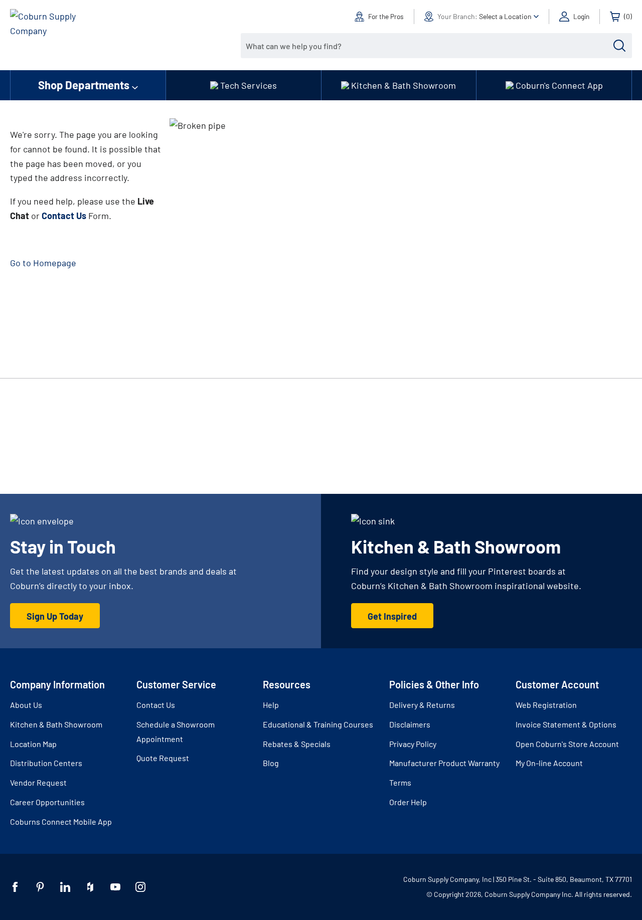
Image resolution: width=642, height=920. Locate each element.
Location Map (33, 744)
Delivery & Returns (422, 704)
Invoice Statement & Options (566, 724)
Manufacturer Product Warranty (444, 763)
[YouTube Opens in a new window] (115, 887)
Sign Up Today (55, 616)
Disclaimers (409, 724)
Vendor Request (38, 782)
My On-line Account (549, 763)
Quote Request (162, 758)
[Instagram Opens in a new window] (140, 887)
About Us (26, 704)
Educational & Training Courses (318, 724)
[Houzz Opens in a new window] (90, 887)
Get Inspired (392, 616)
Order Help (408, 802)
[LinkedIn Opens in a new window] (65, 887)
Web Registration (546, 704)
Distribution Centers (46, 763)
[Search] (619, 45)
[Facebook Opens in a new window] (15, 887)
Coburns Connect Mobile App (61, 821)
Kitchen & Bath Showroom (56, 724)
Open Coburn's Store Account (567, 744)
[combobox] (429, 45)
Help (271, 704)
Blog (271, 763)
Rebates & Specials (297, 744)
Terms (400, 782)
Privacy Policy (412, 744)
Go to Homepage (43, 262)
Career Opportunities (47, 802)
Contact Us (155, 704)
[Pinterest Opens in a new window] (40, 887)
